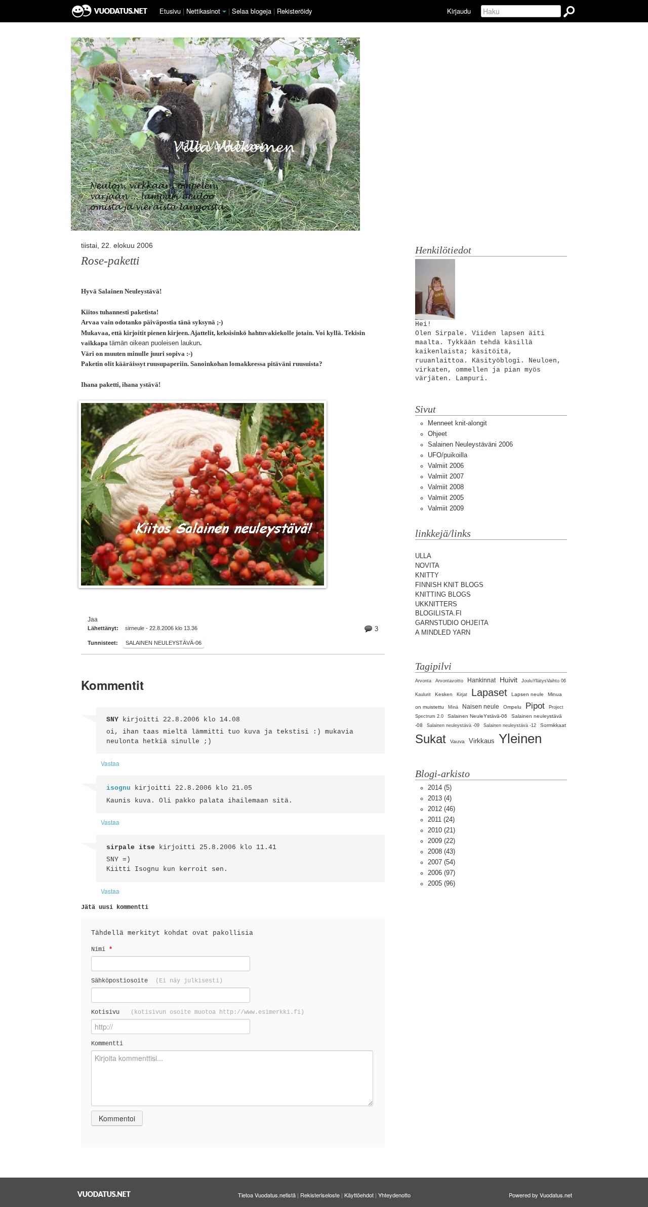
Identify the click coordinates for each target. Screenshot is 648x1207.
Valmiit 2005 (446, 497)
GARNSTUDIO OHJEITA (452, 623)
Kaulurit (423, 694)
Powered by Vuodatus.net (540, 1195)
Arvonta (423, 680)
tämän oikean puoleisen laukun (154, 343)
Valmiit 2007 (446, 476)
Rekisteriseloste (320, 1195)
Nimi (101, 949)
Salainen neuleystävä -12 (509, 725)
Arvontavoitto (449, 680)
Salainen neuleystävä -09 (453, 725)
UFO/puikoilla (447, 455)
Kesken (444, 694)
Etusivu (170, 11)
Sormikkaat (553, 725)
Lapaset (489, 692)
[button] (224, 12)
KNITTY (427, 575)
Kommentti (107, 1043)
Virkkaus (482, 741)
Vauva (457, 741)
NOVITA (427, 565)
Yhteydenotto (394, 1195)
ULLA (423, 556)
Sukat (430, 739)
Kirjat (462, 694)
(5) (440, 787)
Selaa (251, 11)
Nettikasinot (203, 11)
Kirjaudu (459, 11)
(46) (441, 809)
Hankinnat (481, 680)
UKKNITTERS (436, 604)
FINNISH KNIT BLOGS (449, 585)
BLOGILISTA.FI (438, 613)
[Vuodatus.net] (104, 1194)
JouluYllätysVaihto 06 (543, 680)
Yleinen (520, 738)
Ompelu (512, 707)
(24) (441, 819)
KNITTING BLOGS (443, 594)
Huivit (508, 680)
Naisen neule (480, 707)
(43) (441, 851)
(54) (441, 862)
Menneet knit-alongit (457, 423)
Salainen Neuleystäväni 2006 (470, 444)
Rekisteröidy (294, 11)
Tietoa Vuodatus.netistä (267, 1195)
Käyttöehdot (359, 1195)
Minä (453, 707)
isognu (118, 788)
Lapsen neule (527, 694)
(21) (441, 830)
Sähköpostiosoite (157, 980)
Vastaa (110, 763)
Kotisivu (197, 1012)
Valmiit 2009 (446, 508)
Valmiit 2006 (446, 465)
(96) (441, 883)
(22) (441, 841)
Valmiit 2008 (446, 487)
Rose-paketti (110, 260)
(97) (441, 872)
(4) (440, 798)
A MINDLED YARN (442, 632)
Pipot (535, 706)
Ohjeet (437, 433)
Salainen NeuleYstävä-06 (163, 643)
